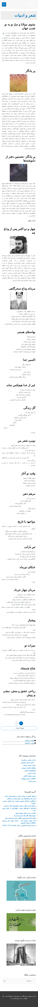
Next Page (19, 728)
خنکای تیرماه (27, 567)
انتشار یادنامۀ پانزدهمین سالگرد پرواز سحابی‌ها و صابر (20, 818)
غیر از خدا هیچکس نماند (20, 385)
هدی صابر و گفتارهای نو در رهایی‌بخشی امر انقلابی (21, 798)
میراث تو (30, 645)
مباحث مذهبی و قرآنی (29, 765)
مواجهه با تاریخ (26, 521)
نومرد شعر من (26, 440)
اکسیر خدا (29, 359)
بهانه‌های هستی (26, 332)
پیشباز (31, 620)
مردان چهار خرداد (24, 589)
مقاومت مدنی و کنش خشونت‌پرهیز (25, 813)
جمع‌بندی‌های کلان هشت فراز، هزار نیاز (25, 815)
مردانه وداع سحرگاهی (22, 288)
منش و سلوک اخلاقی (29, 776)
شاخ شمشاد (27, 668)
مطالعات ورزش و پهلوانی (28, 778)
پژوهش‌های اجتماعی (30, 770)
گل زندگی (29, 407)
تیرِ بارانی (29, 546)
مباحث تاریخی (32, 773)
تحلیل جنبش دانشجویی (27, 762)
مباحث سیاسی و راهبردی (28, 760)
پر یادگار (30, 70)
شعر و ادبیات (32, 781)
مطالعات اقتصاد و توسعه (29, 768)
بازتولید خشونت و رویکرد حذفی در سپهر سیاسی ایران (20, 796)
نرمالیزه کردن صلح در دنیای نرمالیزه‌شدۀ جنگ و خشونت (20, 806)
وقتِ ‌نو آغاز (28, 473)
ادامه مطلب (31, 220)
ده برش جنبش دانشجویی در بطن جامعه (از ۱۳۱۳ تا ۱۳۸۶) (19, 825)
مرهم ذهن (29, 493)
